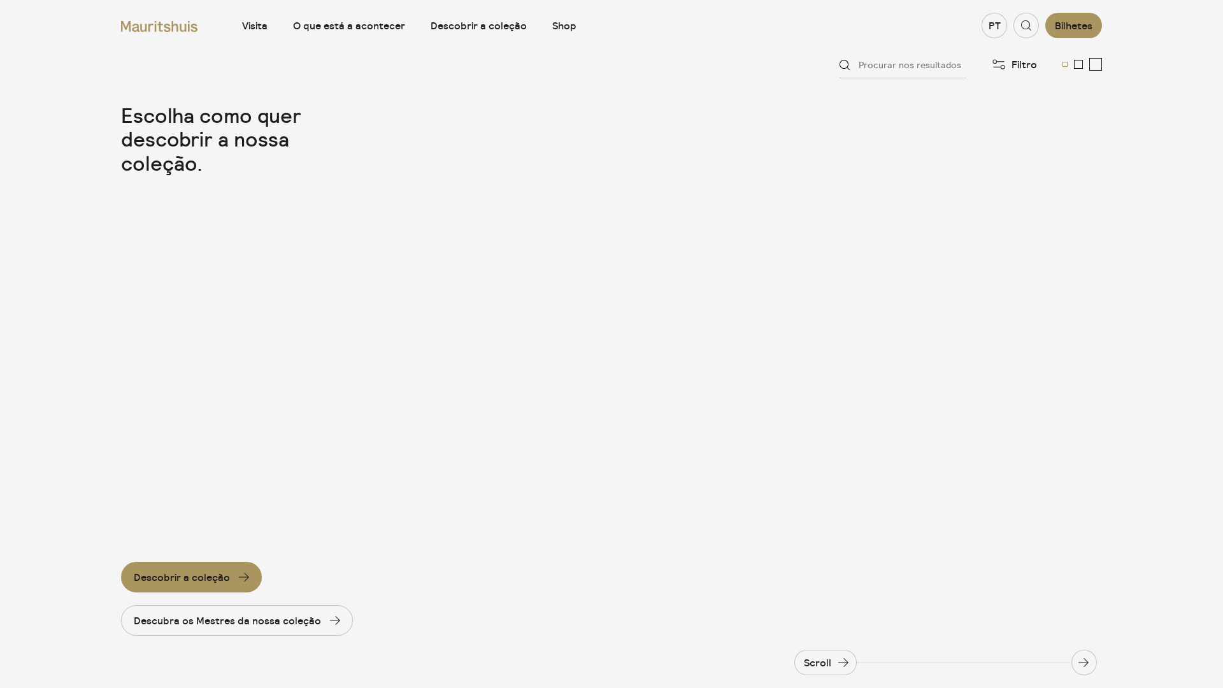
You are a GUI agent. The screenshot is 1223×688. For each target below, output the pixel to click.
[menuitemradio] (1065, 64)
